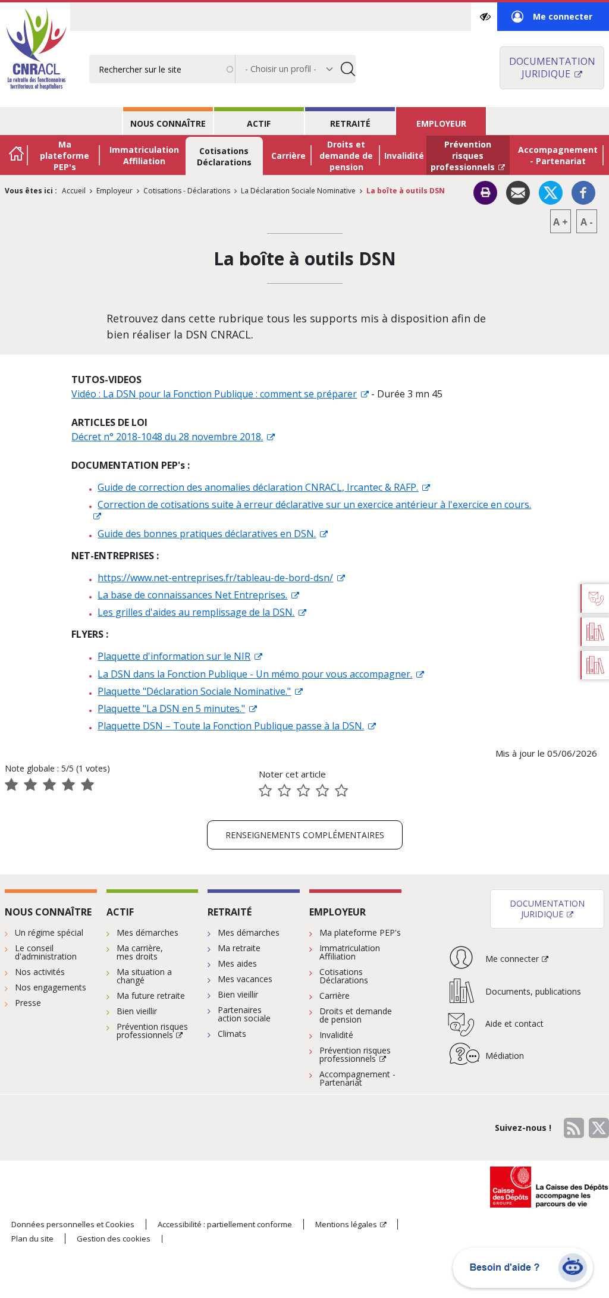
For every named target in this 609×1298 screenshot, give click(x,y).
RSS (574, 1128)
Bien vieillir (137, 1011)
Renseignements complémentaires (304, 835)
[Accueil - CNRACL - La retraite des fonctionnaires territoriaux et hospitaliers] (35, 50)
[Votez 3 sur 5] (303, 790)
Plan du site (32, 1238)
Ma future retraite (151, 995)
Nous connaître (168, 123)
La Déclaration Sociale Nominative (298, 191)
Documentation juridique (552, 67)
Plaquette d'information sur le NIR (174, 656)
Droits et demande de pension (346, 156)
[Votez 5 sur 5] (341, 790)
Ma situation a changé (144, 976)
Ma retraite (239, 948)
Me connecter (551, 21)
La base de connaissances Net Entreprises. (192, 594)
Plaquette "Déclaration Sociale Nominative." (194, 691)
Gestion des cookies (113, 1239)
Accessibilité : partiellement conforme (225, 1224)
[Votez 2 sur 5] (284, 790)
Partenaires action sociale (244, 1014)
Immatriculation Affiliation (144, 155)
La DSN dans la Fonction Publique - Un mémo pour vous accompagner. (255, 674)
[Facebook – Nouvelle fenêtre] (583, 191)
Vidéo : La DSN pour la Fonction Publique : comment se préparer (214, 393)
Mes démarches (147, 932)
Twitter (599, 1128)
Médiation (504, 1055)
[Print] (485, 193)
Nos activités (40, 971)
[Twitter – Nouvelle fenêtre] (551, 191)
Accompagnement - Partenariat (558, 155)
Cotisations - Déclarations (186, 191)
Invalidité (404, 155)
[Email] (518, 191)
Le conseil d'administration (46, 952)
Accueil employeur (17, 155)
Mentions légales (346, 1224)
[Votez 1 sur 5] (265, 790)
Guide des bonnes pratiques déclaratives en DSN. (207, 533)
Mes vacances (245, 979)
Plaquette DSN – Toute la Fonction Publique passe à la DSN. (231, 725)
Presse (28, 1002)
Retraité (350, 123)
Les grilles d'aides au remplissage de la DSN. (196, 612)
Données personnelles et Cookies (72, 1224)
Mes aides (237, 963)
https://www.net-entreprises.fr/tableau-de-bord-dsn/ (215, 577)
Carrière (288, 155)
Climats (232, 1033)
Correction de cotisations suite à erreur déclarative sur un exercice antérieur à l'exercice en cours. (314, 504)
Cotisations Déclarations (224, 156)
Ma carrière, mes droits (140, 952)
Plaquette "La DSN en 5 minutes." (171, 708)
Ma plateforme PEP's (64, 156)
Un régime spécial (49, 932)
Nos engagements (50, 987)
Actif (259, 123)
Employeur (441, 123)
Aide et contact (514, 1023)
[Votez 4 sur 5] (322, 790)
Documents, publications (533, 991)
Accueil (74, 191)
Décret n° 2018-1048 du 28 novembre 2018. (167, 436)
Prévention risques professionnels (463, 156)
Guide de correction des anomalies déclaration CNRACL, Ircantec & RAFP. (258, 487)
